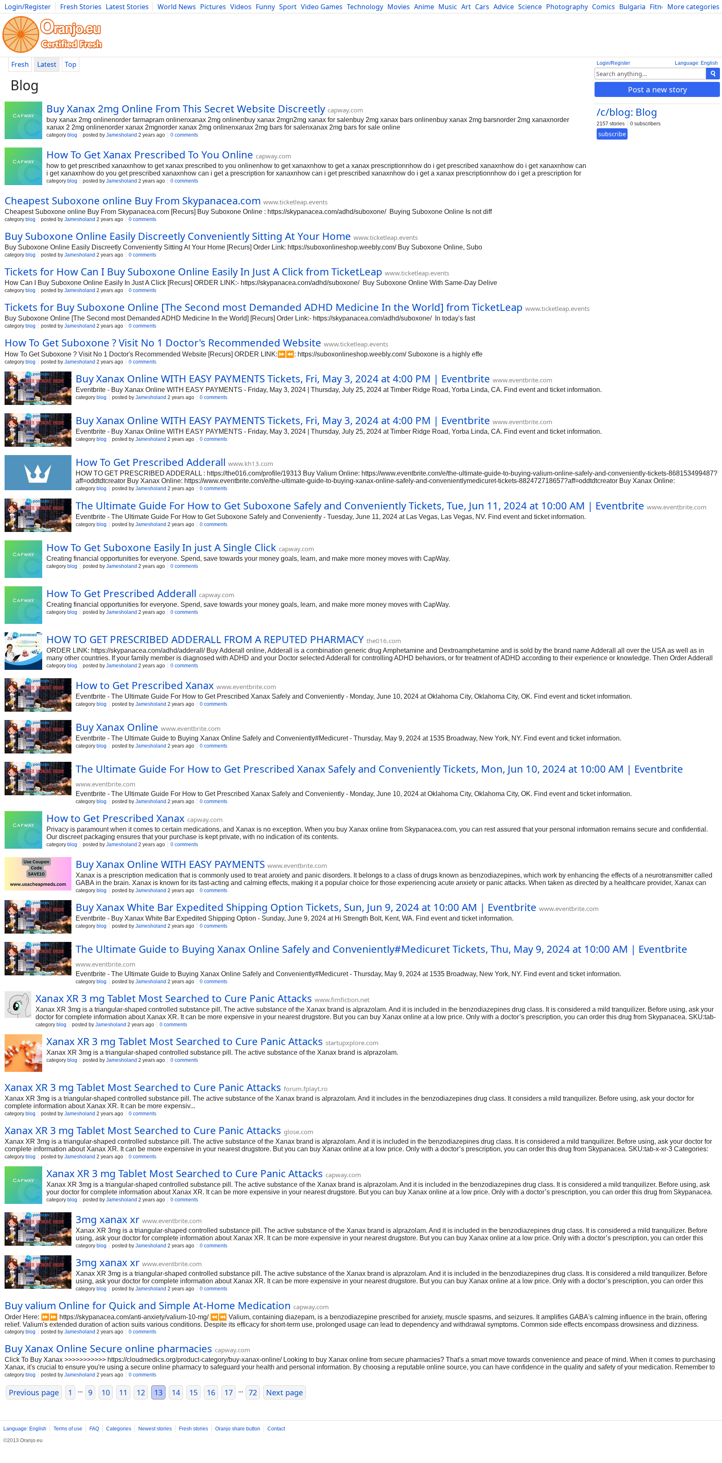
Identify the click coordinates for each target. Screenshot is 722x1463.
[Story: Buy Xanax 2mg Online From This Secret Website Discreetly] (23, 121)
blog (72, 135)
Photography (567, 6)
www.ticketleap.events (295, 202)
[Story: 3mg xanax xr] (38, 1229)
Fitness (661, 6)
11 (123, 1392)
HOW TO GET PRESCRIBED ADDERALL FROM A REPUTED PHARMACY (205, 639)
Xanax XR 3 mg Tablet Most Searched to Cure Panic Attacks (174, 998)
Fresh (20, 64)
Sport (288, 6)
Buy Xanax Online (117, 727)
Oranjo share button (237, 1429)
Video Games (322, 6)
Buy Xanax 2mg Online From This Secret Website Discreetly (185, 108)
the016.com (383, 640)
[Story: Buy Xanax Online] (38, 737)
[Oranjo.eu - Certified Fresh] (52, 52)
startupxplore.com (352, 1042)
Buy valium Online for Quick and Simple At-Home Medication (148, 1305)
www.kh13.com (250, 463)
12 (141, 1392)
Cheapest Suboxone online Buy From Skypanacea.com (133, 200)
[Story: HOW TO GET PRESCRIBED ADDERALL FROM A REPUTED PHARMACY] (23, 652)
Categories (118, 1429)
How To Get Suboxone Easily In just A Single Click (161, 547)
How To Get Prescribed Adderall (151, 462)
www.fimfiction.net (342, 999)
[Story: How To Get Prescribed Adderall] (38, 473)
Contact (276, 1429)
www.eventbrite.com (522, 380)
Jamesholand (121, 135)
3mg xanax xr (108, 1219)
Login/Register (28, 6)
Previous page (34, 1392)
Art (466, 6)
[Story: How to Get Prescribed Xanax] (38, 695)
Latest (46, 64)
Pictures (213, 6)
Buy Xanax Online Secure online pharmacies (108, 1348)
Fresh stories (193, 1429)
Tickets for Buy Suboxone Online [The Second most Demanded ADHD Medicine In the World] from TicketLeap (264, 307)
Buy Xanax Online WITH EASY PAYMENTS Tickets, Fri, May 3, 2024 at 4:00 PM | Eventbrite (283, 378)
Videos (241, 6)
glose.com (298, 1131)
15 (193, 1392)
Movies (398, 6)
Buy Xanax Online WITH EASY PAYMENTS (170, 864)
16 (211, 1392)
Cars (482, 6)
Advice (503, 6)
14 (176, 1392)
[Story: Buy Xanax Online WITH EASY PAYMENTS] (38, 874)
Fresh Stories (81, 6)
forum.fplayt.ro (306, 1088)
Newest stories (155, 1429)
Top (70, 64)
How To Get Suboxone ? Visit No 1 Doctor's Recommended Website (163, 342)
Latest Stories (127, 6)
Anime (424, 6)
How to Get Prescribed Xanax (145, 685)
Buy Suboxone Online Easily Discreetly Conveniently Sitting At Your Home (178, 236)
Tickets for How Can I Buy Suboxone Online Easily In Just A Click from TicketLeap (193, 271)
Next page (284, 1392)
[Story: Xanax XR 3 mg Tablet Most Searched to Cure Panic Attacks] (18, 1005)
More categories (693, 6)
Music (447, 6)
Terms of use (67, 1429)
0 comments (184, 135)
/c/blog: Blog (627, 112)
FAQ (94, 1429)
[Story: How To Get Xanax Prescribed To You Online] (23, 167)
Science (530, 6)
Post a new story (657, 89)
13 (158, 1392)
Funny (265, 6)
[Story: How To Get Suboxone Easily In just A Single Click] (23, 560)
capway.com (345, 110)
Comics (603, 6)
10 (106, 1392)
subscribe (612, 134)
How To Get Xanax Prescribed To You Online (149, 154)
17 (228, 1392)
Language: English (696, 63)
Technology (365, 6)
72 (253, 1392)
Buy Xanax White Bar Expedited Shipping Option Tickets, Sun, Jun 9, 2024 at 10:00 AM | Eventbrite (306, 907)
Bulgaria (632, 6)
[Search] (713, 73)
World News (177, 6)
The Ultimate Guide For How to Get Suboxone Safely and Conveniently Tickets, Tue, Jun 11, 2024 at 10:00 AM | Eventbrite (360, 505)
